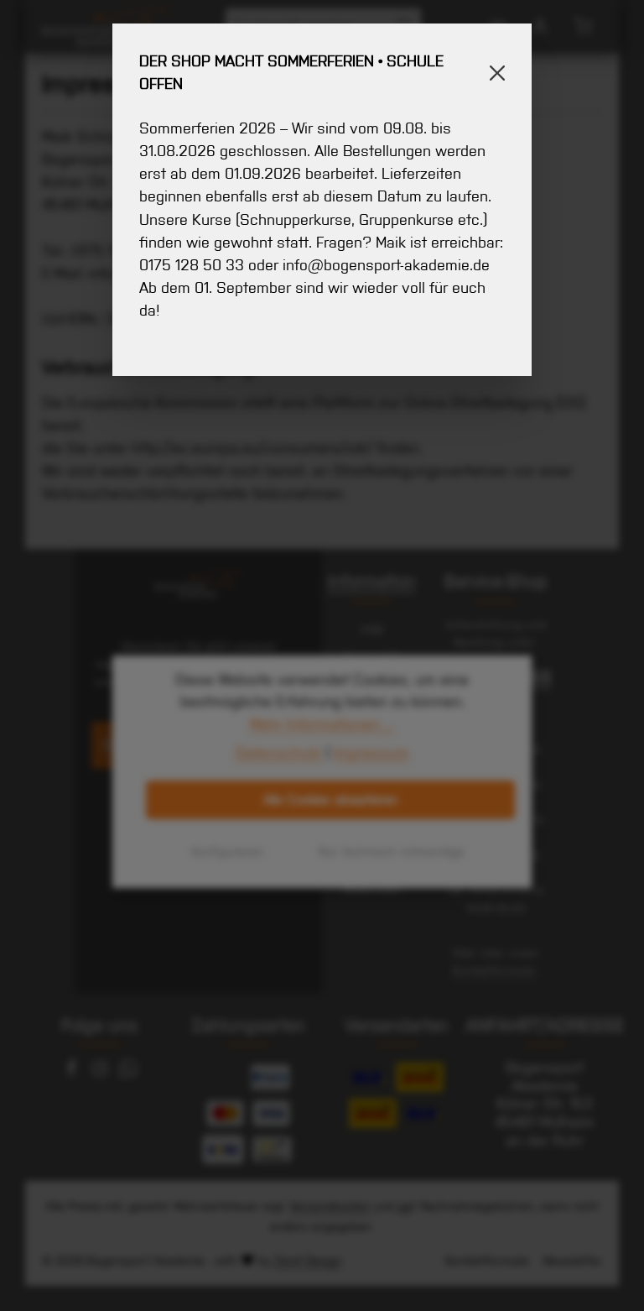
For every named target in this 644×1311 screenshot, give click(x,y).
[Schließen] (497, 73)
